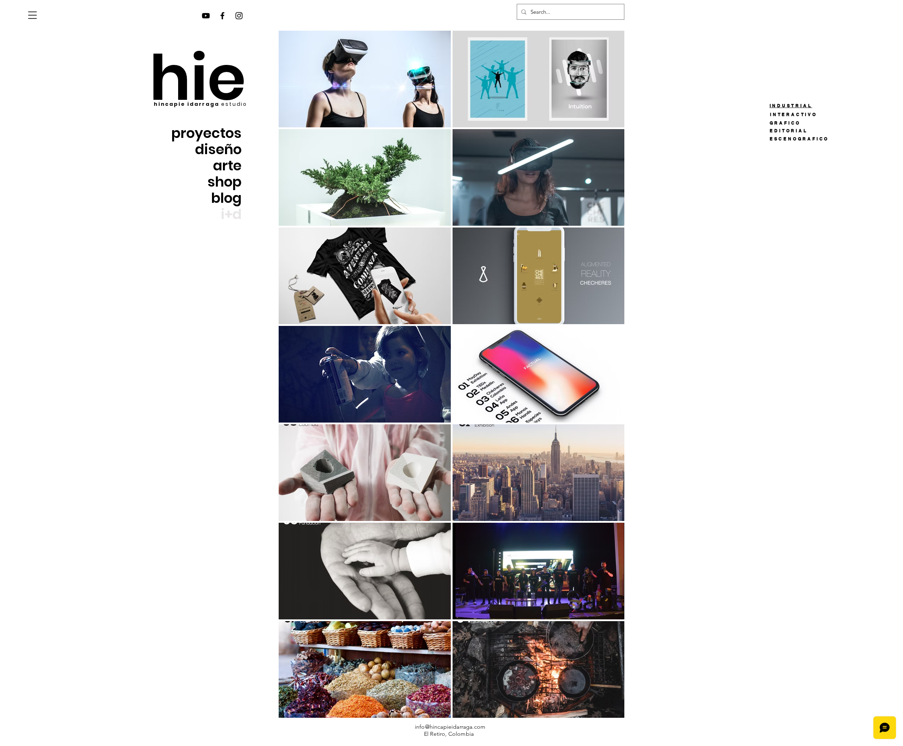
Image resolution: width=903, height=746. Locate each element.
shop (224, 182)
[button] (32, 15)
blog (226, 198)
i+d (231, 214)
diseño (218, 149)
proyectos (206, 133)
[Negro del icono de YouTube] (206, 15)
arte (227, 166)
